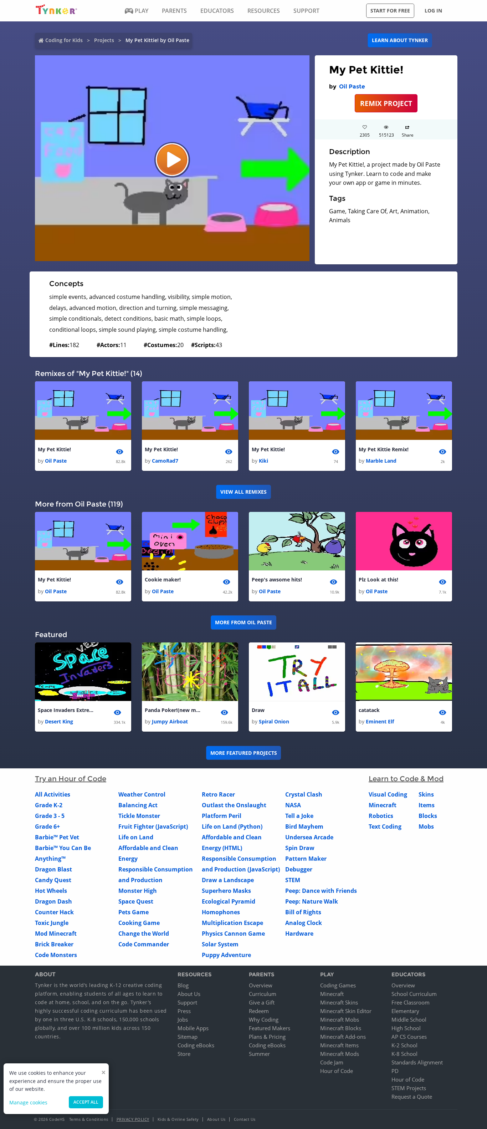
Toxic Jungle (51, 923)
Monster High (137, 891)
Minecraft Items (339, 1045)
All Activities (52, 794)
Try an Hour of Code (70, 778)
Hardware (299, 933)
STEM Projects (408, 1088)
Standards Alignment (417, 1062)
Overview (260, 985)
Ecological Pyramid (228, 901)
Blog (183, 985)
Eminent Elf (380, 721)
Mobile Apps (193, 1028)
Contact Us (245, 1119)
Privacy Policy (133, 1119)
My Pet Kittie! (54, 449)
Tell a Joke (299, 816)
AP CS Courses (409, 1036)
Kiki (263, 460)
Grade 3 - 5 (50, 816)
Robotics (381, 816)
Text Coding (385, 826)
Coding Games (338, 985)
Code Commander (143, 944)
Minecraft (382, 805)
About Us (189, 993)
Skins (426, 794)
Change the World (143, 933)
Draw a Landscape (228, 880)
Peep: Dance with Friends (321, 891)
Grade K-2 (48, 805)
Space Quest (135, 901)
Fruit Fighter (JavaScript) (153, 826)
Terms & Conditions (88, 1119)
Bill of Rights (303, 912)
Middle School (408, 1019)
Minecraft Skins (339, 1002)
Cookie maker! (163, 579)
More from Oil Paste (243, 622)
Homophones (221, 912)
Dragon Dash (53, 901)
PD (395, 1070)
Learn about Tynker (400, 40)
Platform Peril (221, 816)
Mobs (426, 826)
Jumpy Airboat (170, 721)
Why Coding (263, 1019)
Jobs (183, 1019)
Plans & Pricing (267, 1036)
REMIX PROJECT (386, 103)
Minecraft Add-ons (343, 1036)
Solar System (220, 944)
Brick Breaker (54, 944)
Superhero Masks (226, 891)
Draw (258, 710)
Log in (433, 10)
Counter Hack (54, 912)
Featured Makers (269, 1028)
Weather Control (141, 794)
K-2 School (404, 1045)
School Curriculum (414, 993)
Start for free (390, 10)
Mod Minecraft (56, 933)
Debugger (298, 869)
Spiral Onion (274, 721)
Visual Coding (388, 794)
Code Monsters (56, 955)
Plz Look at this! (378, 579)
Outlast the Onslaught (234, 805)
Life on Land (135, 837)
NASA (293, 805)
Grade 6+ (47, 826)
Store (184, 1053)
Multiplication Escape (232, 923)
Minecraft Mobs (339, 1019)
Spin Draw (299, 848)
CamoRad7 (165, 460)
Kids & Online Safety (178, 1119)
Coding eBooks (196, 1045)
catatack (369, 710)
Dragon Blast (53, 869)
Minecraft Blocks (340, 1028)
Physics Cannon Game (233, 933)
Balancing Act (138, 805)
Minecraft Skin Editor (345, 1010)
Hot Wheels (51, 891)
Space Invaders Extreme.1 (66, 710)
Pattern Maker (306, 859)
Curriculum (262, 993)
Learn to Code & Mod (406, 778)
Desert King (59, 721)
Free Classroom (410, 1002)
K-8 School (404, 1053)
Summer (259, 1053)
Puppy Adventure (226, 955)
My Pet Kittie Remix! (384, 449)
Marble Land (381, 460)
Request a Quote (411, 1096)
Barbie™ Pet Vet (57, 837)
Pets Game (133, 912)
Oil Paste (352, 86)
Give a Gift (262, 1002)
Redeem (259, 1010)
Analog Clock (303, 923)
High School (406, 1028)
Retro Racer (218, 794)
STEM (292, 880)
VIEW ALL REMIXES (243, 491)
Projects (104, 40)
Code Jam (331, 1062)
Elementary (405, 1010)
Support (187, 1002)
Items (427, 805)
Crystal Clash (303, 794)
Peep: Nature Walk (311, 901)
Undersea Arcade (309, 837)
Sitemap (188, 1036)
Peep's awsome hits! (277, 579)
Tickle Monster (139, 816)
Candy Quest (53, 880)
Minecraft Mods (339, 1053)
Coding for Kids (64, 40)
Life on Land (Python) (232, 826)
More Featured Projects (243, 752)
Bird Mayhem (304, 826)
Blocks (428, 816)
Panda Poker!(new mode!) (173, 710)
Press (184, 1010)
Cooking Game (139, 923)
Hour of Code (336, 1070)
